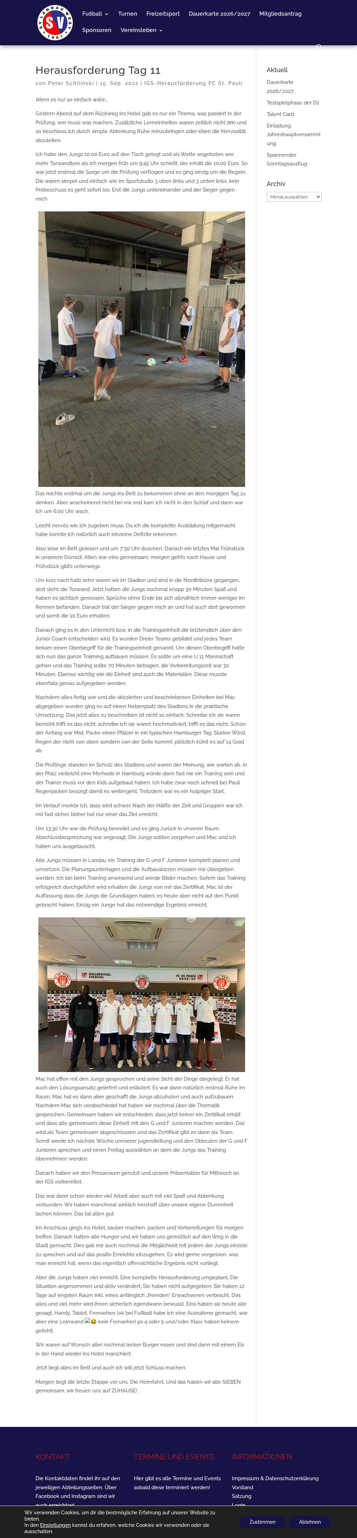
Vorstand (242, 1487)
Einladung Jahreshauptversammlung (293, 135)
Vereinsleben (139, 30)
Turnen (127, 14)
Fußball (92, 14)
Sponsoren (97, 30)
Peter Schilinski (71, 83)
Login (238, 1505)
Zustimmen (262, 1522)
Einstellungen (55, 1525)
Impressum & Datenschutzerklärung (275, 1478)
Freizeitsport (163, 14)
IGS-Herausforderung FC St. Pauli (193, 83)
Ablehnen (310, 1522)
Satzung (241, 1496)
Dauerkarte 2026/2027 (219, 14)
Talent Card (280, 114)
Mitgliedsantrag (280, 14)
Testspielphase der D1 (293, 103)
